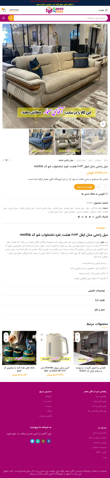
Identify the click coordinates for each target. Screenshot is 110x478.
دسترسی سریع (45, 391)
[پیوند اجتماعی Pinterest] (86, 217)
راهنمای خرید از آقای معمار (95, 391)
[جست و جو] (11, 18)
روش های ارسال (100, 401)
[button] (41, 339)
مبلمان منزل (69, 211)
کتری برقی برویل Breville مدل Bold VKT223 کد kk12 (55, 369)
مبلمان (97, 160)
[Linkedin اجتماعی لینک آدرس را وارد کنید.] (82, 217)
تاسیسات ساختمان (99, 447)
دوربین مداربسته (99, 442)
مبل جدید (79, 208)
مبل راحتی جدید (66, 160)
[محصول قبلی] (9, 160)
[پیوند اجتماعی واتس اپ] (38, 441)
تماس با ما (47, 401)
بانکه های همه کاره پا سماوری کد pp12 (19, 369)
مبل (90, 160)
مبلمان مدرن (83, 211)
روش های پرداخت (99, 406)
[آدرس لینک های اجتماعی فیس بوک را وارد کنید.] (93, 217)
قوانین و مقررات (45, 416)
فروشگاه (48, 396)
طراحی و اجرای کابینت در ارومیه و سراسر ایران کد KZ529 (91, 369)
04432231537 (14, 10)
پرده (104, 457)
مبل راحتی (80, 160)
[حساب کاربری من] (3, 18)
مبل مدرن (13, 208)
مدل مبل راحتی (56, 211)
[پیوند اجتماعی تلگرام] (79, 217)
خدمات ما (102, 427)
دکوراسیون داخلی (99, 432)
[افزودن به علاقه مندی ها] (77, 334)
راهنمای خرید (101, 396)
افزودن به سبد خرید (84, 186)
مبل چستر (68, 208)
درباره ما (48, 406)
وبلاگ (49, 411)
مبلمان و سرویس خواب (97, 437)
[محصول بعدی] (3, 160)
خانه (105, 160)
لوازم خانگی (96, 208)
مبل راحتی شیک (26, 208)
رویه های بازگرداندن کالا (97, 411)
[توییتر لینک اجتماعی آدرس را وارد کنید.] (90, 217)
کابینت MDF (101, 452)
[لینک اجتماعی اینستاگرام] (43, 441)
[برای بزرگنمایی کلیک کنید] (103, 124)
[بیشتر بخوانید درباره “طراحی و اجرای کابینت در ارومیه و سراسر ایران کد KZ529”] (77, 339)
